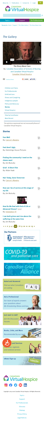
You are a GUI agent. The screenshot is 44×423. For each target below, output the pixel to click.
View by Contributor (11, 115)
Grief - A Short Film (10, 167)
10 (24, 226)
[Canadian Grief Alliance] (22, 269)
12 (29, 226)
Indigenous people (11, 100)
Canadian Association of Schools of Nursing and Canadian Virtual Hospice (23, 70)
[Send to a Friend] (4, 79)
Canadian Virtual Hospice (22, 74)
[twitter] (15, 385)
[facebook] (10, 385)
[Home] (22, 6)
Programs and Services (13, 343)
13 (32, 226)
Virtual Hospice (10, 110)
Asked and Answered (12, 281)
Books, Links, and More (13, 330)
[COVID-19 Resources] (22, 253)
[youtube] (20, 385)
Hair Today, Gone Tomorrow (13, 177)
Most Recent (9, 118)
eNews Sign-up (10, 358)
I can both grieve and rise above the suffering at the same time (17, 217)
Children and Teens (11, 88)
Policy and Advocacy (12, 104)
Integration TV (11, 211)
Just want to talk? (11, 315)
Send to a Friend (10, 79)
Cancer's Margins (12, 140)
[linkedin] (25, 385)
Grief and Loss (10, 94)
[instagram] (5, 385)
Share (29, 79)
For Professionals (11, 91)
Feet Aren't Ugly (9, 147)
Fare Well (6, 137)
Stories (7, 107)
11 (27, 226)
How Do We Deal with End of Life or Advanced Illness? (16, 207)
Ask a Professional (11, 296)
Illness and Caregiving (12, 97)
